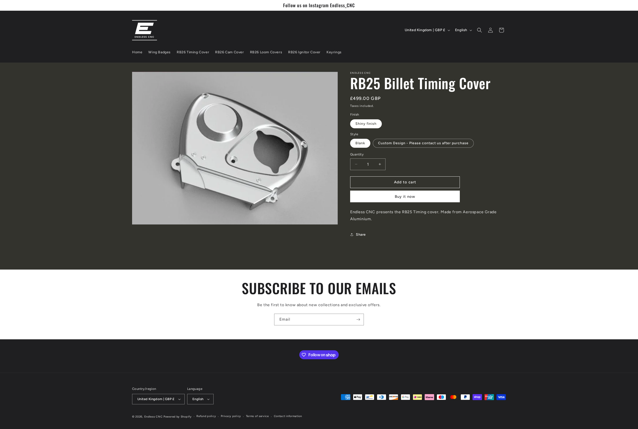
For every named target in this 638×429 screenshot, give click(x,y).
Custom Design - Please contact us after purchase (423, 143)
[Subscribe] (358, 319)
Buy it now (405, 196)
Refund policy (206, 416)
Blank (360, 143)
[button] (479, 30)
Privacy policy (231, 416)
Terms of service (257, 416)
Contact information (288, 416)
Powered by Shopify (177, 416)
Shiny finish (366, 124)
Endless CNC (153, 416)
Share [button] (361, 234)
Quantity (357, 154)
